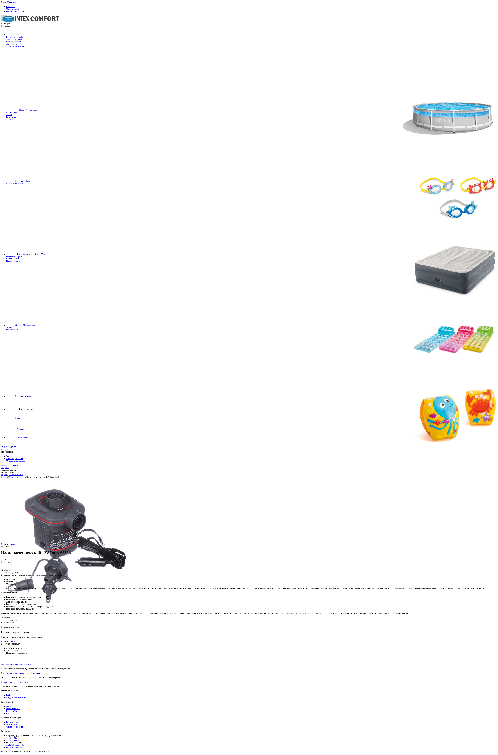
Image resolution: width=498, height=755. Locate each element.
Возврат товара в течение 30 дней (16, 682)
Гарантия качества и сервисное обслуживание (21, 673)
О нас (8, 706)
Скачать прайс (12, 9)
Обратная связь (13, 709)
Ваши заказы (12, 722)
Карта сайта (11, 711)
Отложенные (12, 724)
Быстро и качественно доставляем (16, 664)
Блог (8, 713)
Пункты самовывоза (15, 11)
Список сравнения (14, 458)
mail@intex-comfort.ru (15, 745)
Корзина (4, 475)
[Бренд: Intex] (6, 565)
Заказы (9, 456)
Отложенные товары (15, 461)
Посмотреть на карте (15, 747)
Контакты (10, 6)
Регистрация (12, 465)
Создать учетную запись (17, 697)
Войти (4, 465)
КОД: (3, 546)
